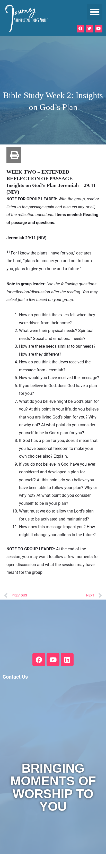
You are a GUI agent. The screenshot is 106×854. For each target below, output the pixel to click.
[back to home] (26, 18)
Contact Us (15, 677)
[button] (94, 12)
